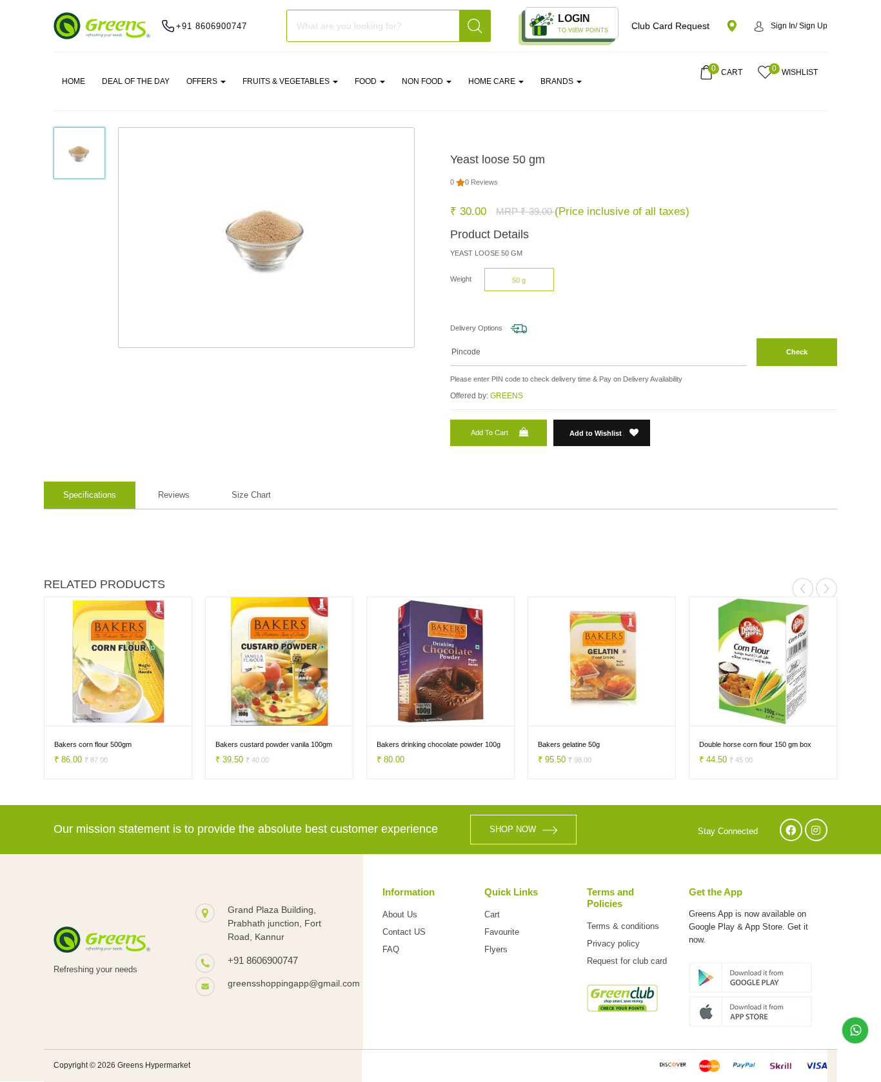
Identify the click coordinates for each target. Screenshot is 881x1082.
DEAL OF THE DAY (136, 81)
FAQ (390, 949)
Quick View (124, 714)
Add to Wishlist (596, 433)
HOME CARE (492, 81)
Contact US (404, 932)
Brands (557, 81)
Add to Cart (489, 432)
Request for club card (627, 961)
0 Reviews (481, 182)
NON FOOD (423, 81)
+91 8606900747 (211, 26)
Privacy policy (613, 943)
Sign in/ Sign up (799, 25)
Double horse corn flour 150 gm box (731, 744)
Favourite (501, 932)
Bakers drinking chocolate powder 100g (414, 744)
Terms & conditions (623, 926)
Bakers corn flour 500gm (68, 744)
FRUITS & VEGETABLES (287, 81)
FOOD (367, 81)
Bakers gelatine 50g (544, 744)
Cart (492, 914)
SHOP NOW (513, 829)
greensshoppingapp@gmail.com (282, 983)
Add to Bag (52, 714)
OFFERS (202, 81)
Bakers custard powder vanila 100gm (249, 744)
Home (73, 81)
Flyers (496, 949)
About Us (399, 914)
